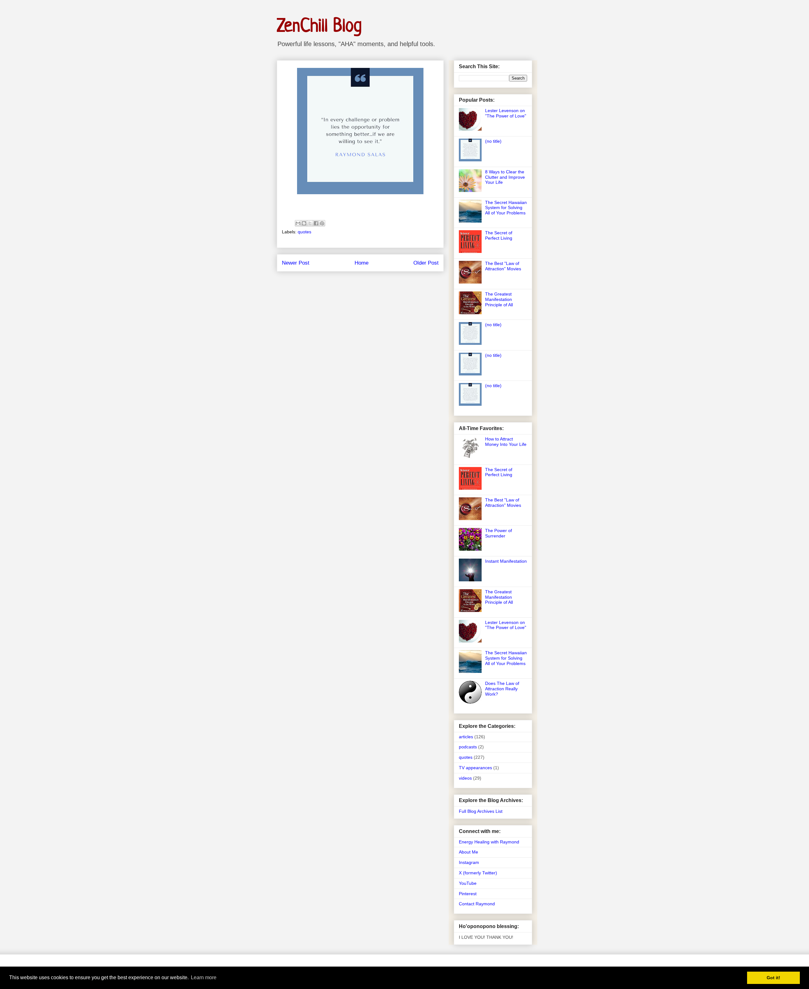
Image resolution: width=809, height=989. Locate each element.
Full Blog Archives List (480, 811)
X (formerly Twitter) (478, 872)
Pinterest (468, 893)
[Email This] (298, 223)
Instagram (469, 862)
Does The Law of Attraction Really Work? (502, 689)
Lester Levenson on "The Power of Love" (505, 113)
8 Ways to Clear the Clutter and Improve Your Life (505, 177)
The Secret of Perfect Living (498, 235)
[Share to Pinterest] (322, 223)
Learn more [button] (203, 977)
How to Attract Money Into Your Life (505, 441)
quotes (304, 231)
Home (361, 263)
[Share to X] (310, 223)
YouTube (468, 883)
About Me (468, 851)
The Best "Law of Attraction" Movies (503, 266)
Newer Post (295, 263)
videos (465, 778)
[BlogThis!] (304, 223)
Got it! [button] (773, 977)
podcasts (468, 746)
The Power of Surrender (498, 533)
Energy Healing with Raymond (489, 841)
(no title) (493, 141)
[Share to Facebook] (316, 223)
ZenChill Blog (319, 27)
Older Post (426, 263)
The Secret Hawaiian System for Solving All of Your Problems (506, 208)
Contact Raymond (477, 903)
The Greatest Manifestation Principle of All (499, 299)
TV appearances (475, 767)
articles (466, 736)
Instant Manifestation (506, 561)
